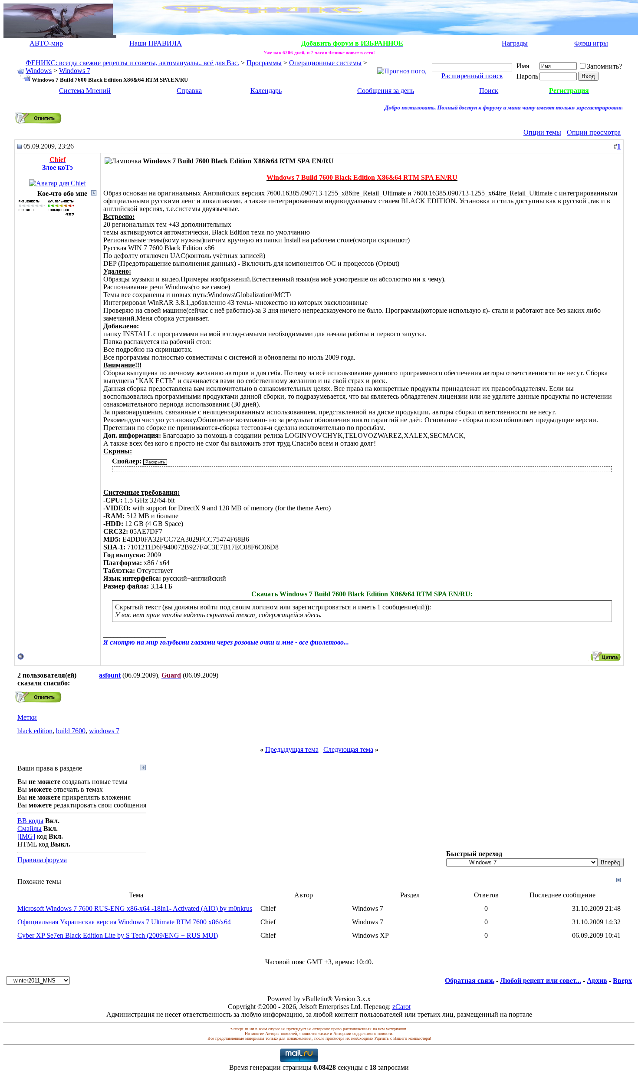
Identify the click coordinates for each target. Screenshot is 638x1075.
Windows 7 (74, 70)
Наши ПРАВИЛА (155, 43)
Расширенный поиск (472, 75)
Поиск (488, 90)
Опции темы (542, 132)
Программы (264, 62)
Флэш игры (591, 43)
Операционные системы (325, 62)
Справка (189, 90)
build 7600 (71, 730)
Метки (27, 717)
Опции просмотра (594, 132)
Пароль (527, 76)
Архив (597, 980)
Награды (515, 43)
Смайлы (29, 828)
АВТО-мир (46, 43)
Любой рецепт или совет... (540, 980)
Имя (522, 65)
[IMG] (26, 836)
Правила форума (42, 859)
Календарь (266, 90)
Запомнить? (604, 66)
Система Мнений (85, 90)
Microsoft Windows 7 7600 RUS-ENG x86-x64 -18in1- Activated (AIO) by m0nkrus (134, 908)
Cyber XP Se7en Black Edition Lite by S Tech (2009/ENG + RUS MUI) (117, 935)
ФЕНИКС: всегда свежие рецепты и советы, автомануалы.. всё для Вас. (132, 62)
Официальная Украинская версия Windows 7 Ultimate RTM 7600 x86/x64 (124, 922)
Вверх (622, 980)
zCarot (401, 1006)
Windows (39, 70)
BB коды (30, 820)
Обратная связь (469, 980)
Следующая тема (348, 749)
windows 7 (104, 730)
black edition (35, 730)
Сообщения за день (385, 90)
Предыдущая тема (292, 749)
